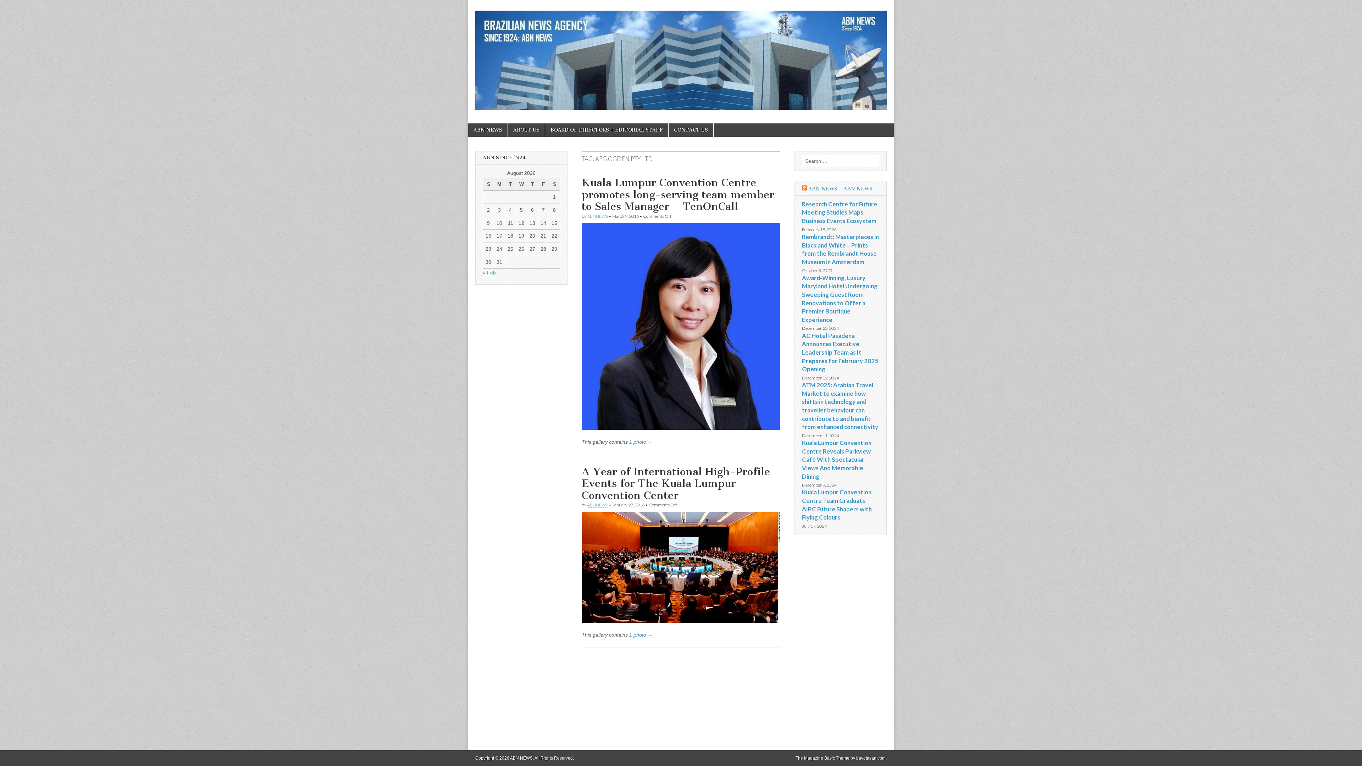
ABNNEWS (597, 216)
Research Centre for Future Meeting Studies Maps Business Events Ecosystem (839, 212)
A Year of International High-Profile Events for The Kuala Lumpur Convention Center (676, 483)
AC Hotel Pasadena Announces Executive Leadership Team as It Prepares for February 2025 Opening (840, 352)
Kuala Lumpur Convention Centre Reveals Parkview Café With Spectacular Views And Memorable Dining (836, 459)
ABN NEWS (488, 130)
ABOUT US (526, 130)
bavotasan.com (871, 758)
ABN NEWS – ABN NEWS (840, 189)
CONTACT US (691, 130)
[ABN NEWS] (681, 56)
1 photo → (641, 442)
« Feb (489, 273)
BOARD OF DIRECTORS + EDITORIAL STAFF (606, 130)
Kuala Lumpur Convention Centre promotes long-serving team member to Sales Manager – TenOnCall (678, 194)
